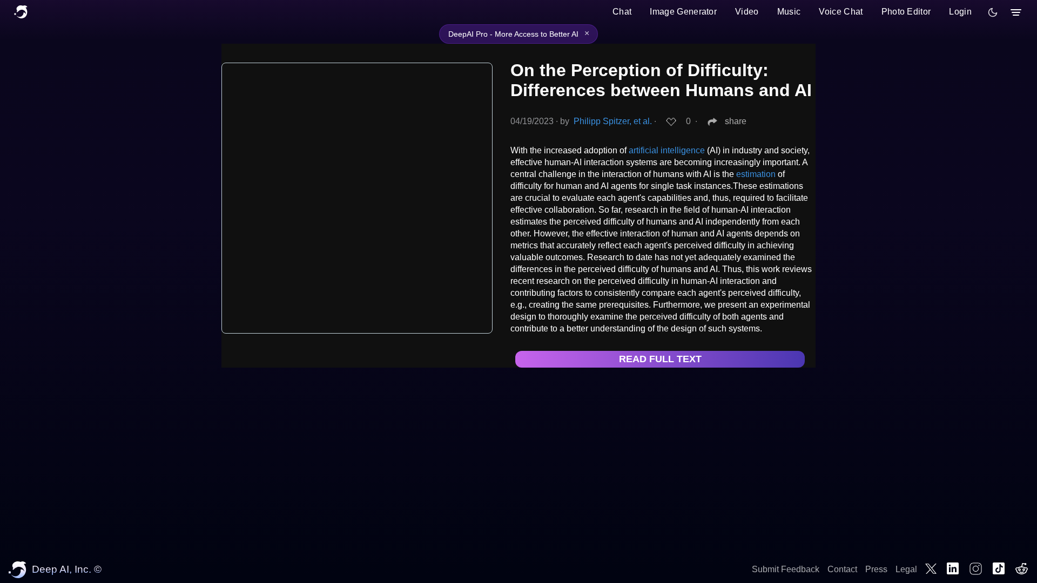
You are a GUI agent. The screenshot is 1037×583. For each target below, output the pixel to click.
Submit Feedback (785, 569)
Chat (621, 11)
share (735, 121)
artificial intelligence (667, 150)
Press (876, 569)
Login (960, 11)
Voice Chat (841, 11)
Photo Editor (906, 11)
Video (747, 11)
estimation (756, 174)
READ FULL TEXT (660, 359)
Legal (906, 569)
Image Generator (683, 11)
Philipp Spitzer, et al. (613, 121)
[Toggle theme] (992, 12)
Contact (842, 569)
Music (789, 11)
